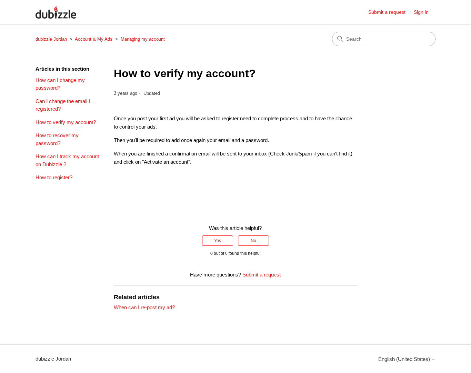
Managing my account (143, 39)
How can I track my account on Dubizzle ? (67, 160)
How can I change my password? (60, 84)
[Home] (56, 12)
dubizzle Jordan (51, 39)
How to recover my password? (57, 139)
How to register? (54, 177)
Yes (217, 240)
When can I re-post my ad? (144, 307)
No (253, 240)
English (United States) (404, 359)
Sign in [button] (421, 12)
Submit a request (386, 12)
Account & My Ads (93, 39)
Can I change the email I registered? (63, 105)
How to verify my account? (66, 122)
